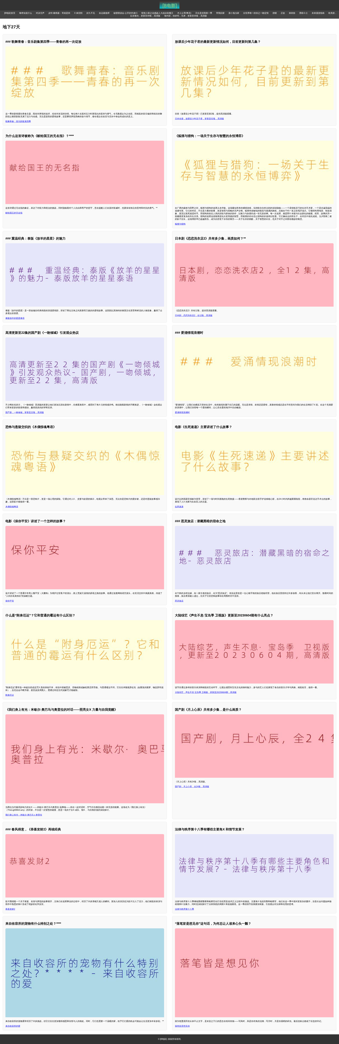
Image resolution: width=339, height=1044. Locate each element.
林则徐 (292, 13)
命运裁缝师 (104, 13)
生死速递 (179, 507)
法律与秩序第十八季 (184, 909)
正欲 (283, 13)
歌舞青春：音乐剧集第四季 (18, 121)
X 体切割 (78, 13)
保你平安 (9, 601)
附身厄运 (9, 695)
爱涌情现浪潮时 (182, 412)
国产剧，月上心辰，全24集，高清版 (192, 786)
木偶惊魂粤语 (11, 507)
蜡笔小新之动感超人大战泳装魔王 (157, 13)
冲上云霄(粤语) (184, 13)
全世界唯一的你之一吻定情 (256, 13)
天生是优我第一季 (203, 13)
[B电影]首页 (9, 13)
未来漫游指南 (318, 13)
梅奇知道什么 (25, 13)
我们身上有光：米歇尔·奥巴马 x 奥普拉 (23, 815)
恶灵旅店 (179, 601)
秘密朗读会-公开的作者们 (125, 13)
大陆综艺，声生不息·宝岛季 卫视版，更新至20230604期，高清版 (206, 692)
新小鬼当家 (234, 13)
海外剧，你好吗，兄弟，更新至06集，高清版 (185, 16)
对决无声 (40, 13)
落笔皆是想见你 (182, 1026)
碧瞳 (275, 13)
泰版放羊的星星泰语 (14, 318)
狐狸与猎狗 (180, 224)
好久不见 (90, 13)
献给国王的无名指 (13, 213)
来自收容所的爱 (12, 1026)
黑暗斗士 (303, 13)
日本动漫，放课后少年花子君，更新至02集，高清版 (199, 119)
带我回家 (220, 13)
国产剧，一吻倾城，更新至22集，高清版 (24, 412)
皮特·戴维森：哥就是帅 (59, 13)
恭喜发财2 (10, 909)
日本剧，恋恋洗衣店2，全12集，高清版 (193, 315)
